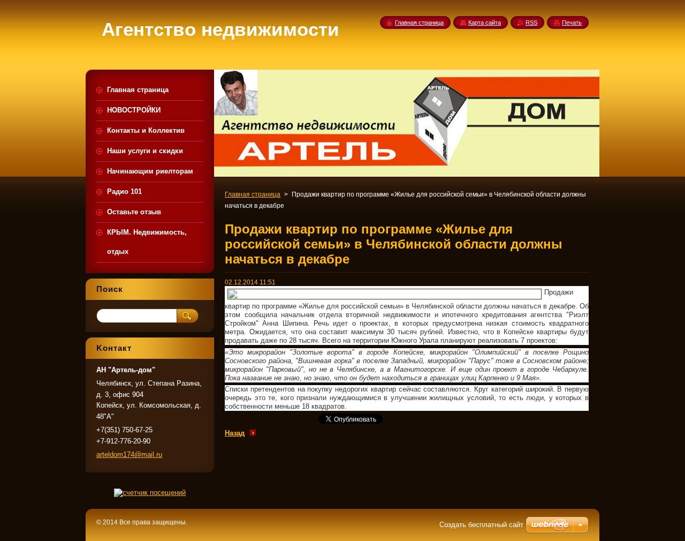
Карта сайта (484, 22)
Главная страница (252, 194)
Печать (572, 22)
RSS (531, 22)
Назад (235, 433)
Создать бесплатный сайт (481, 525)
